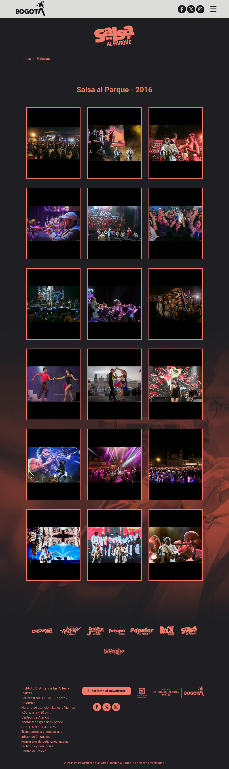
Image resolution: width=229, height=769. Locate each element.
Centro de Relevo (34, 751)
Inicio (27, 58)
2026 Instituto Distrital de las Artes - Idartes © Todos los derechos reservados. (114, 763)
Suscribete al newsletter (106, 691)
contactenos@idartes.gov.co (42, 722)
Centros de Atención (36, 717)
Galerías (43, 58)
